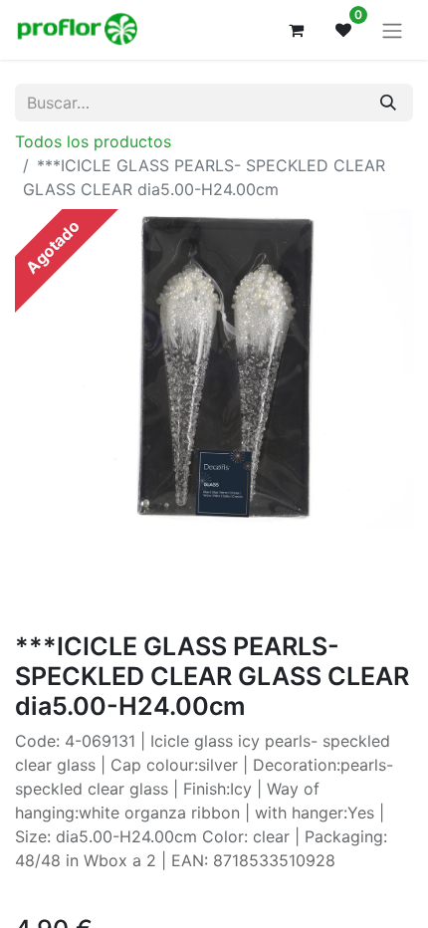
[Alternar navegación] (392, 30)
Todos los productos (93, 141)
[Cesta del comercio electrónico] (296, 30)
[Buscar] (388, 102)
